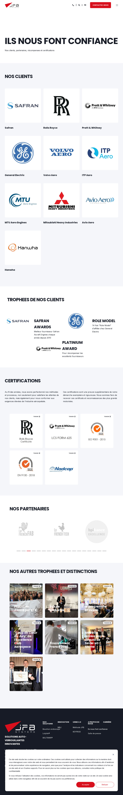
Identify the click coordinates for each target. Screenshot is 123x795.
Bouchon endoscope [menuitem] (51, 729)
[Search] (79, 5)
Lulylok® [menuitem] (46, 733)
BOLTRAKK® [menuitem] (48, 738)
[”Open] (117, 5)
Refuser (105, 785)
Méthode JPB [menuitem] (78, 727)
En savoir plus (61, 647)
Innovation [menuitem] (63, 722)
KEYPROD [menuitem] (77, 732)
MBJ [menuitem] (59, 727)
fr (85, 5)
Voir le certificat (26, 441)
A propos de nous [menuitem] (93, 723)
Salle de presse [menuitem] (94, 733)
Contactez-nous (100, 5)
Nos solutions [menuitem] (48, 723)
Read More (61, 441)
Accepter (85, 785)
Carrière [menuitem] (107, 722)
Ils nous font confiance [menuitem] (98, 729)
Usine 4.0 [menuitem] (77, 722)
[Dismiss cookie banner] (113, 754)
